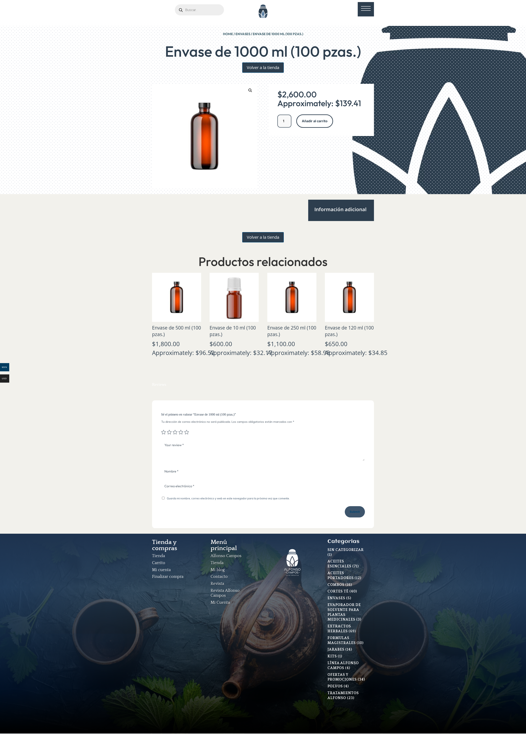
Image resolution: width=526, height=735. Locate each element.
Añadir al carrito (315, 121)
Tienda (158, 556)
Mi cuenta (161, 570)
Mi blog (218, 570)
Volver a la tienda (263, 67)
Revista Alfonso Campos (225, 593)
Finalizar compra (167, 576)
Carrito (158, 563)
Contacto (219, 576)
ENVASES (242, 34)
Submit (355, 511)
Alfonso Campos (226, 556)
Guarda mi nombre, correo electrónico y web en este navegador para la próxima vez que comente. (228, 498)
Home (228, 34)
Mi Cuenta (220, 602)
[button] (250, 90)
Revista (217, 583)
